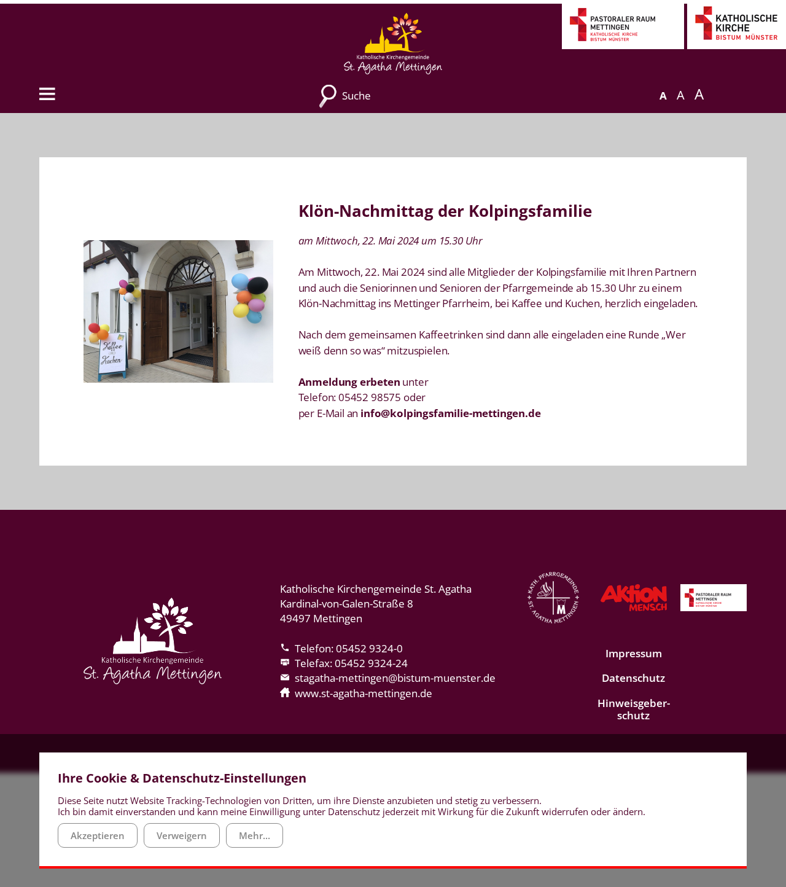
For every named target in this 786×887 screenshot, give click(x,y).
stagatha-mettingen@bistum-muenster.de (395, 678)
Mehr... (254, 835)
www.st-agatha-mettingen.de (363, 693)
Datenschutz (633, 678)
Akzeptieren (98, 835)
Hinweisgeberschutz (633, 709)
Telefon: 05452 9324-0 (349, 648)
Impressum (633, 653)
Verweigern (182, 835)
